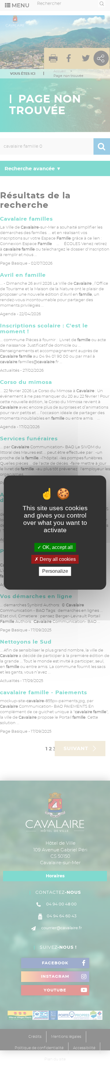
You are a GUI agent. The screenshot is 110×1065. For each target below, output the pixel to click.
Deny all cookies (57, 559)
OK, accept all (57, 547)
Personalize (55, 571)
